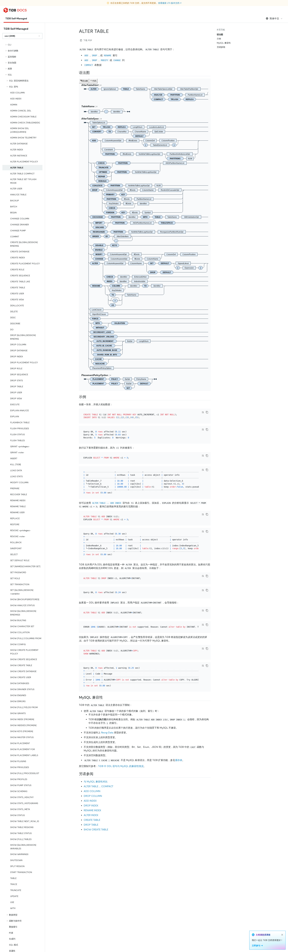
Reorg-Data (107, 732)
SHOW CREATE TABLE (96, 829)
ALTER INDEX (91, 815)
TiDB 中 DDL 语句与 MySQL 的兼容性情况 (121, 766)
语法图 (220, 34)
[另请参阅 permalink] (96, 774)
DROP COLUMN (93, 796)
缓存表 (178, 760)
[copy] (207, 412)
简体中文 (274, 18)
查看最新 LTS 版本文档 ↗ (169, 3)
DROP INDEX (91, 805)
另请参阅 (221, 47)
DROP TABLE (91, 824)
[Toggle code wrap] (203, 412)
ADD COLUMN (92, 791)
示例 (219, 38)
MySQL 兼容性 (224, 43)
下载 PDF (87, 40)
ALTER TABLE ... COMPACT (98, 786)
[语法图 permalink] (92, 73)
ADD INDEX (90, 800)
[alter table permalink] (111, 31)
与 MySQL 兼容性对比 (96, 781)
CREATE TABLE (92, 820)
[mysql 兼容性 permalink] (105, 697)
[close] (282, 935)
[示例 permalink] (88, 397)
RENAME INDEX (92, 810)
